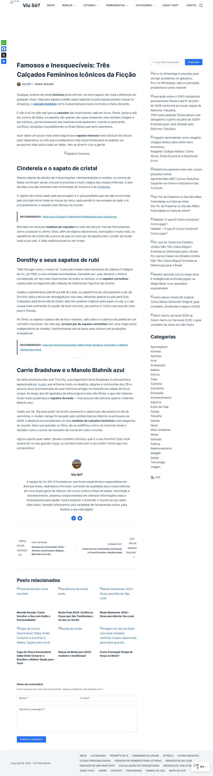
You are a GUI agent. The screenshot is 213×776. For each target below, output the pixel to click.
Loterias (89, 5)
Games (155, 420)
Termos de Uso (155, 770)
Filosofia (156, 416)
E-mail (85, 698)
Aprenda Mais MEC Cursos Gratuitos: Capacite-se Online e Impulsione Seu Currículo (175, 183)
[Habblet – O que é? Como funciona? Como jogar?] (176, 221)
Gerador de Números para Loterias (138, 760)
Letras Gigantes (188, 755)
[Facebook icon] (73, 518)
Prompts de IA (119, 755)
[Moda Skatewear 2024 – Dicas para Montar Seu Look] (118, 597)
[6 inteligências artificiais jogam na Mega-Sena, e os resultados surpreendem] (175, 274)
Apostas (156, 356)
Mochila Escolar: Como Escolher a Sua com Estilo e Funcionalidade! (33, 616)
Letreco (168, 755)
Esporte (156, 402)
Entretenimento (161, 397)
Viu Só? (31, 5)
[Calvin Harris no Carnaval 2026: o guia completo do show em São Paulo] (172, 315)
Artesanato (158, 365)
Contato (192, 5)
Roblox (67, 5)
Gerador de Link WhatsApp (97, 765)
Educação (157, 393)
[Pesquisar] (200, 5)
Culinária (156, 383)
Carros (155, 374)
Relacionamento (161, 448)
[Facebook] (4, 49)
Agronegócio (159, 346)
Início (51, 5)
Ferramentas (115, 5)
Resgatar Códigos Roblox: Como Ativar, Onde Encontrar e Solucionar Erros (174, 156)
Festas (155, 411)
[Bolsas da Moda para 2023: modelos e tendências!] (76, 636)
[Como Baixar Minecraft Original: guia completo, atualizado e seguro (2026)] (172, 297)
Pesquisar (193, 62)
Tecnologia (158, 462)
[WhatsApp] (4, 43)
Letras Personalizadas (95, 760)
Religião (156, 453)
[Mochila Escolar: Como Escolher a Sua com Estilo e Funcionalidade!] (35, 597)
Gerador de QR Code (178, 760)
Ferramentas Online (145, 755)
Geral (154, 425)
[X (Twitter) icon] (79, 518)
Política (155, 444)
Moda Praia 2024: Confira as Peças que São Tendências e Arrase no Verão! (75, 616)
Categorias (144, 5)
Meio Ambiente (160, 430)
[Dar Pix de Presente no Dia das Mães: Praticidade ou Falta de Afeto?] (176, 199)
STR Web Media (41, 763)
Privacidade (134, 770)
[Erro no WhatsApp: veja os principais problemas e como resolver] (176, 76)
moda (42, 384)
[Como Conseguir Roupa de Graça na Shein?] (118, 636)
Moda (38, 84)
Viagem (155, 467)
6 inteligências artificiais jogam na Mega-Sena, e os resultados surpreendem (173, 283)
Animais (156, 351)
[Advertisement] (106, 34)
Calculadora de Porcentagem (139, 765)
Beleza (155, 370)
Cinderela (103, 187)
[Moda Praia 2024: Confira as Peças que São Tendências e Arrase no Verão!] (76, 597)
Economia (157, 388)
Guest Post (171, 5)
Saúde (155, 457)
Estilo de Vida (159, 406)
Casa (154, 379)
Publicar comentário (31, 739)
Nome (23, 698)
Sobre (103, 770)
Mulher (48, 84)
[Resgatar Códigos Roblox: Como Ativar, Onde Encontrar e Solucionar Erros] (176, 142)
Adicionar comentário (31, 709)
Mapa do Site (177, 770)
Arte (153, 360)
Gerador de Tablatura (178, 765)
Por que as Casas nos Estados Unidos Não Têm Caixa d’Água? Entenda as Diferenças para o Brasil (175, 260)
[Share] (4, 61)
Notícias (156, 439)
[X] (4, 55)
